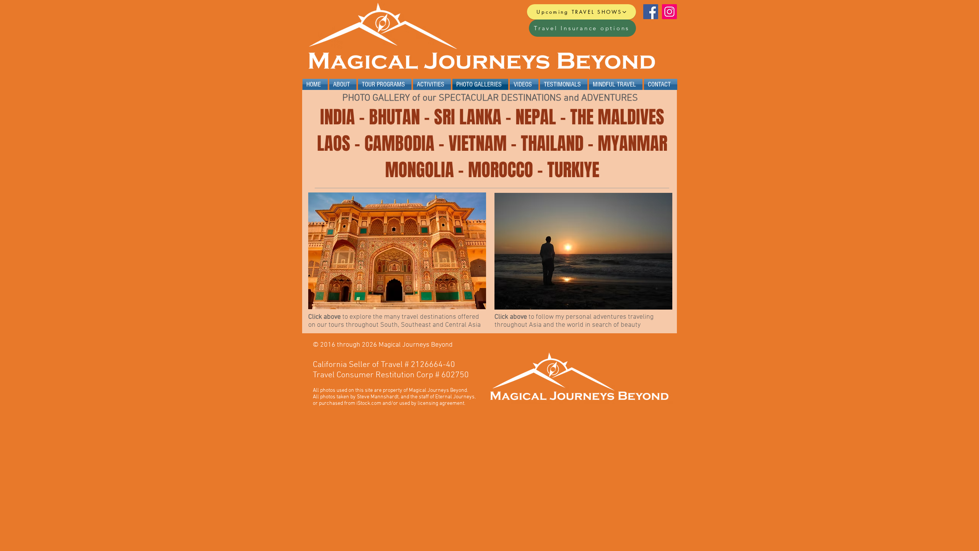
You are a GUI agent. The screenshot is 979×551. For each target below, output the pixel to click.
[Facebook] (650, 11)
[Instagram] (669, 11)
